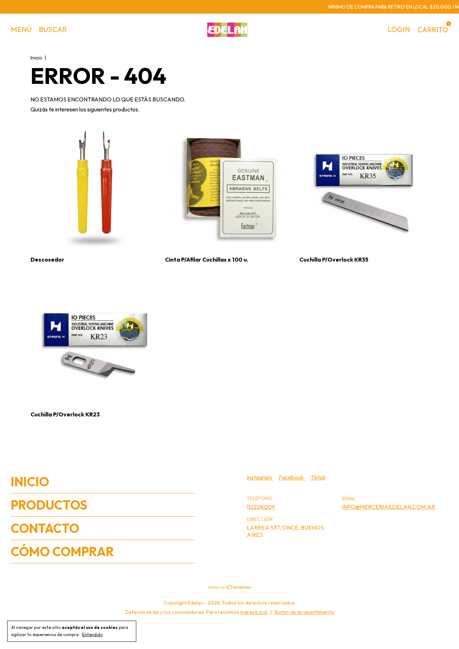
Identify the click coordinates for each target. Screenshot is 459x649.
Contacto (45, 528)
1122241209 (261, 506)
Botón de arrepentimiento (304, 612)
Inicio (36, 57)
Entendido (92, 634)
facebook (292, 477)
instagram (260, 477)
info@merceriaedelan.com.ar (388, 506)
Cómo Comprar (62, 551)
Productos (49, 505)
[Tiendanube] (229, 587)
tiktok (318, 477)
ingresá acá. (254, 612)
